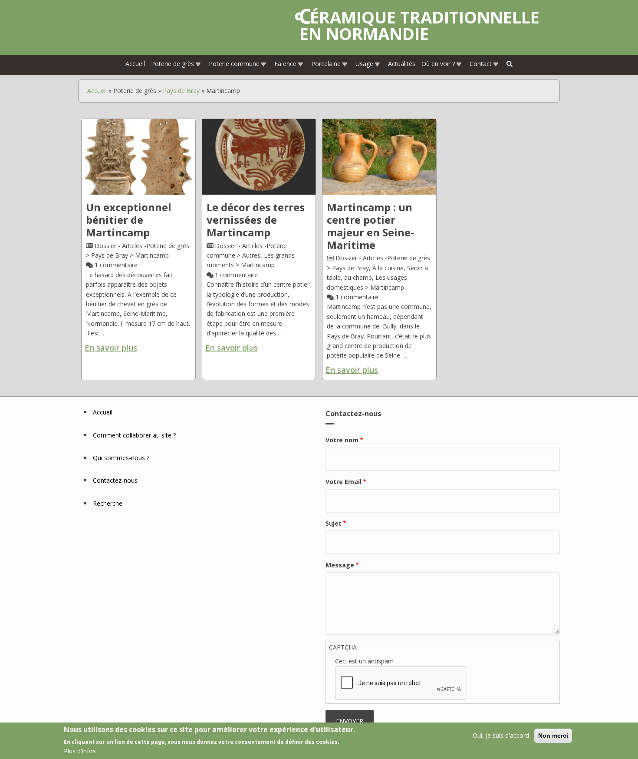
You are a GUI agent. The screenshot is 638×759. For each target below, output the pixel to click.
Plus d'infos (80, 751)
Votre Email (344, 481)
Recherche (107, 503)
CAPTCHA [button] (343, 647)
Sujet (334, 523)
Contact (481, 64)
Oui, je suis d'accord (501, 735)
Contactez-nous (115, 480)
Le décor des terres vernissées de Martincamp (256, 219)
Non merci (553, 735)
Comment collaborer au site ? (134, 435)
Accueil (135, 64)
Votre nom (342, 440)
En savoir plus (111, 347)
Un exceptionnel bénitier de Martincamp (128, 219)
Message (340, 565)
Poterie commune (234, 64)
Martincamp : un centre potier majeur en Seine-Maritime (370, 226)
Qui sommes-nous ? (121, 458)
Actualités (401, 64)
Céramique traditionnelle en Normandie (419, 25)
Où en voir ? (438, 64)
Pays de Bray (181, 90)
